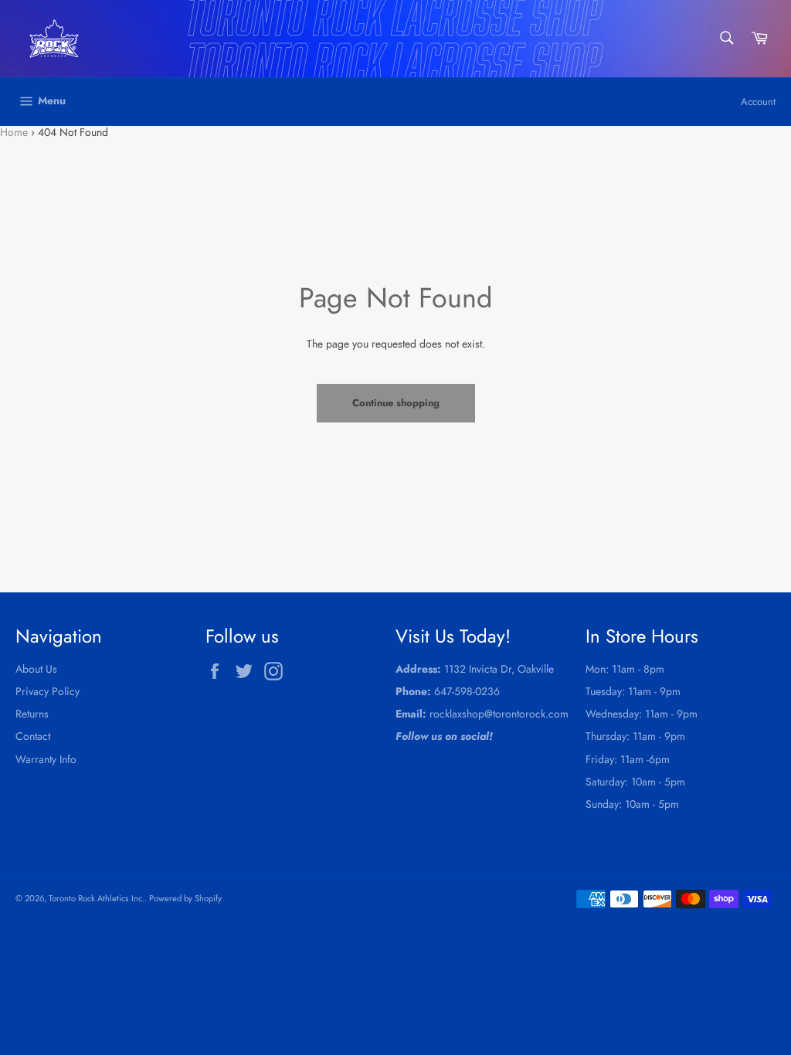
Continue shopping (396, 402)
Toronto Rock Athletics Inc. (96, 898)
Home (14, 132)
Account (758, 101)
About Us (36, 669)
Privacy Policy (47, 691)
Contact (32, 736)
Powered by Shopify (185, 898)
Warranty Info (45, 759)
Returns (32, 713)
